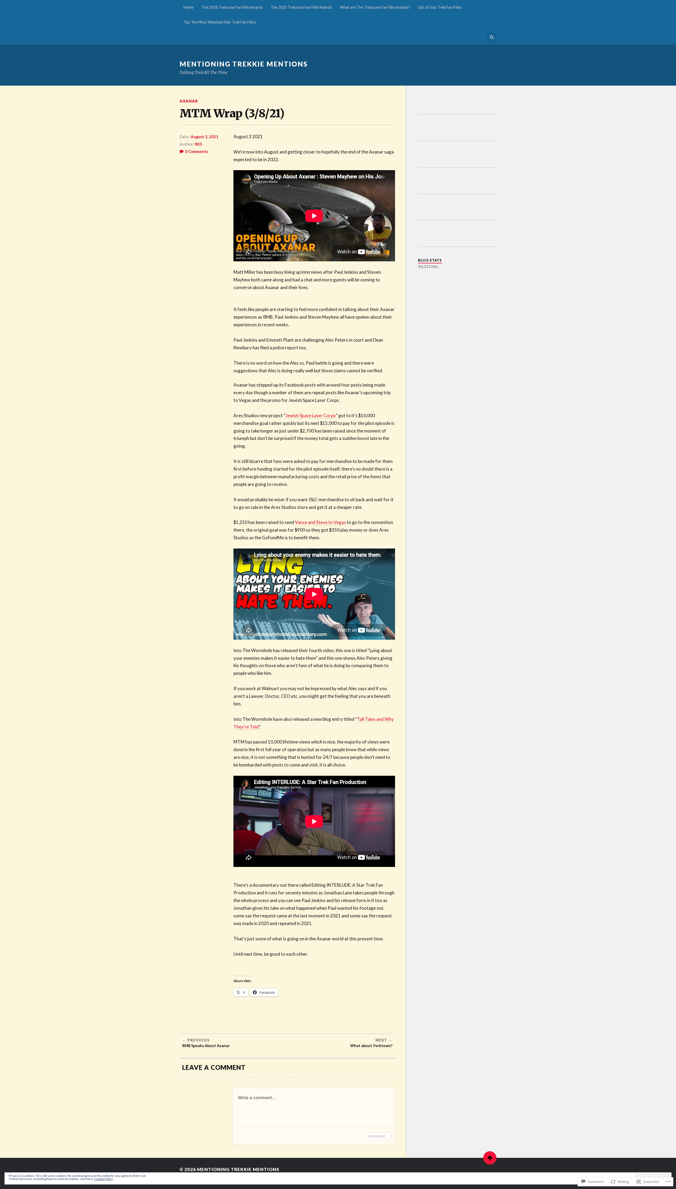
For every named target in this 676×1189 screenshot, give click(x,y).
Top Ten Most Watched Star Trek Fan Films (220, 22)
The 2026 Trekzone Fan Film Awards (232, 7)
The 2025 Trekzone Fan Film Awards (301, 7)
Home (189, 7)
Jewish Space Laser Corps (310, 415)
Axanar (189, 101)
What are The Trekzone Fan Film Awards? (375, 7)
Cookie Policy (103, 1179)
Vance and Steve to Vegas (320, 522)
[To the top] (489, 1157)
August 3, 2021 (204, 136)
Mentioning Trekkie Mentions (244, 64)
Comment (376, 1136)
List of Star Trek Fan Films (440, 7)
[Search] (491, 37)
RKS (198, 144)
